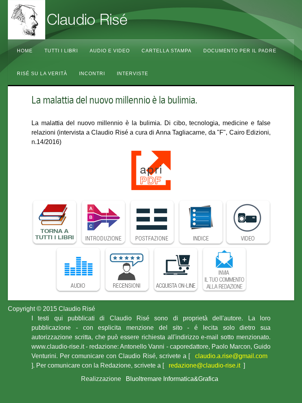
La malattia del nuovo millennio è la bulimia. (114, 100)
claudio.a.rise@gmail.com (231, 356)
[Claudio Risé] (86, 19)
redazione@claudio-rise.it (204, 365)
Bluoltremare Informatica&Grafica (172, 378)
